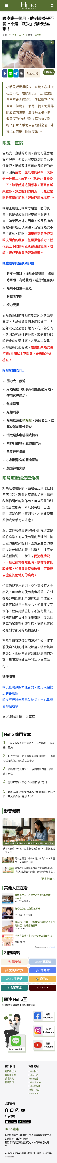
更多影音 (47, 879)
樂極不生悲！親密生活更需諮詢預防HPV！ (33, 897)
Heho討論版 (34, 1086)
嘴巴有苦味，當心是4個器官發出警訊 (33, 935)
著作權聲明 (10, 1075)
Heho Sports (34, 1082)
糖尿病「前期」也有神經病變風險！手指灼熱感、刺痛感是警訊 (35, 924)
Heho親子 (33, 1071)
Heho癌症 (33, 1078)
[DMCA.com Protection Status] (9, 1156)
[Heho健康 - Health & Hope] (28, 5)
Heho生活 (33, 1075)
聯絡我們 (9, 1082)
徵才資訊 (9, 1078)
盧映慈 (38, 35)
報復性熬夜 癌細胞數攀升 (27, 908)
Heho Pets (33, 1093)
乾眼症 (27, 420)
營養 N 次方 (34, 1090)
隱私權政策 (10, 1071)
